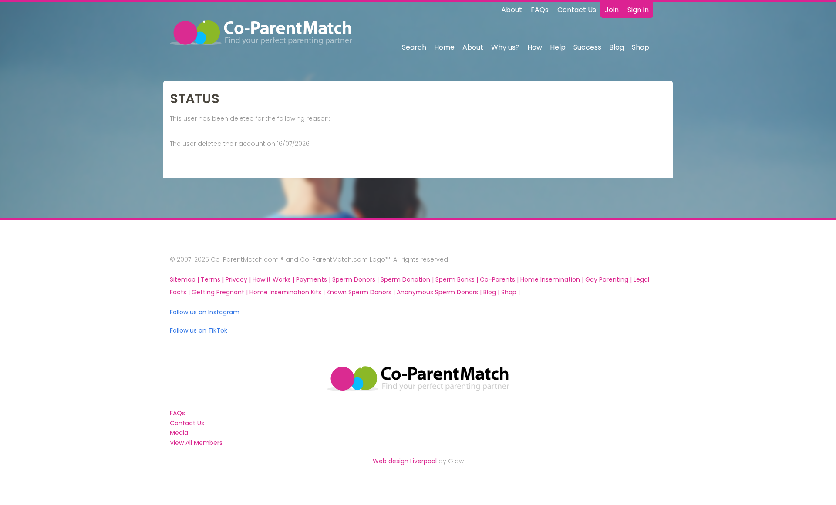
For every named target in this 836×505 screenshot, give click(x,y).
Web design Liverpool (405, 461)
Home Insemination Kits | (288, 292)
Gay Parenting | (609, 279)
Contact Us (576, 10)
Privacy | (239, 279)
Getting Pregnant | (220, 292)
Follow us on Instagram (204, 312)
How (534, 47)
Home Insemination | (552, 279)
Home (444, 47)
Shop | (510, 292)
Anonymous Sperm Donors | (440, 292)
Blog (616, 47)
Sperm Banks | (457, 279)
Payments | (314, 279)
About (511, 10)
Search (414, 47)
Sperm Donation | (408, 279)
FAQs (540, 10)
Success (587, 47)
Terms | (213, 279)
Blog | (492, 292)
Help (558, 47)
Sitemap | (185, 279)
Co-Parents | (500, 279)
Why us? (505, 47)
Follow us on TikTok (198, 330)
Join (612, 10)
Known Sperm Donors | (362, 292)
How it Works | (274, 279)
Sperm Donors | (356, 279)
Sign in (638, 10)
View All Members (196, 442)
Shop (640, 47)
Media (179, 432)
